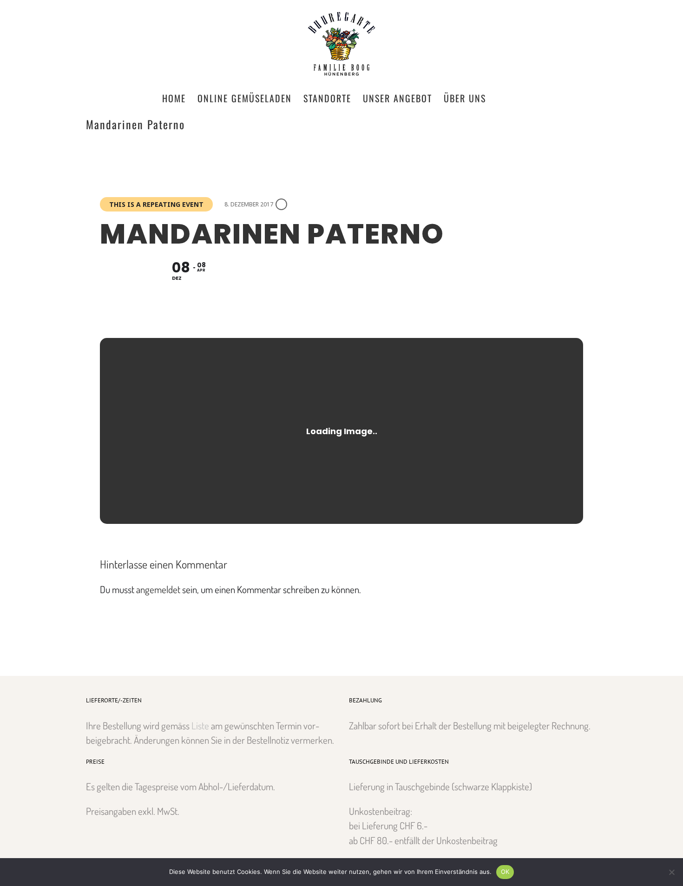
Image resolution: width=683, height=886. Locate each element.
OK (505, 871)
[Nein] (671, 872)
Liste (200, 725)
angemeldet (158, 589)
